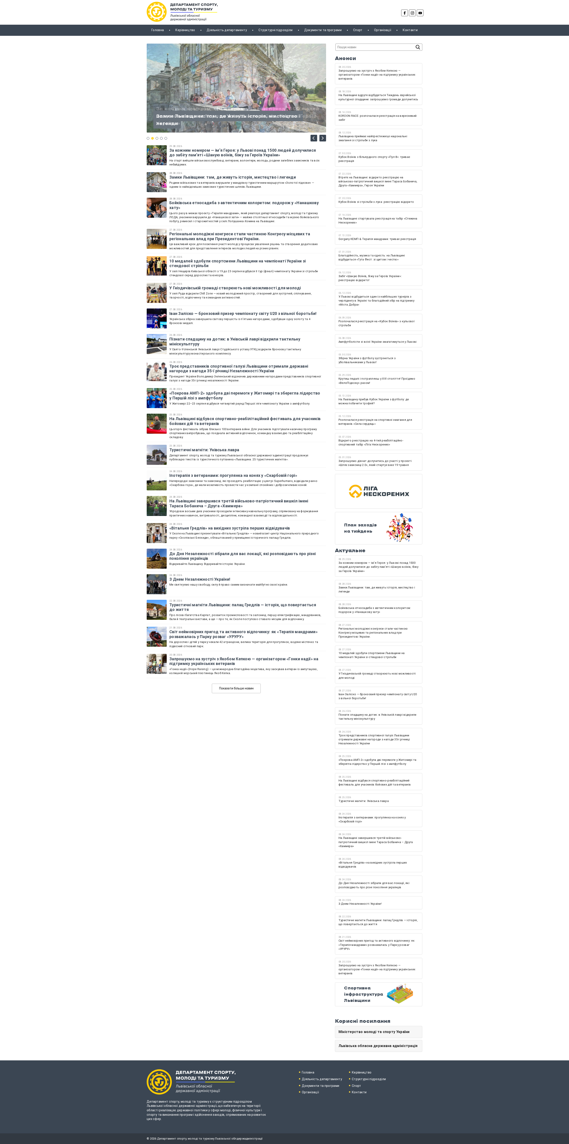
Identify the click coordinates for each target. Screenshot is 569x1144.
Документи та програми (323, 30)
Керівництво (185, 30)
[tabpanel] (236, 88)
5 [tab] (165, 138)
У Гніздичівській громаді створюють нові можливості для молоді (235, 288)
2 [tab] (152, 138)
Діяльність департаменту (227, 30)
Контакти (410, 30)
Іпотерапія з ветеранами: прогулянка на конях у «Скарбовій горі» (233, 475)
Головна (157, 30)
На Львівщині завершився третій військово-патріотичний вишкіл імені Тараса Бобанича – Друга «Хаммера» (238, 503)
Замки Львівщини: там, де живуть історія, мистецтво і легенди (232, 177)
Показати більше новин (236, 688)
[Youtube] (420, 13)
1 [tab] (148, 138)
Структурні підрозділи (275, 30)
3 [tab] (157, 138)
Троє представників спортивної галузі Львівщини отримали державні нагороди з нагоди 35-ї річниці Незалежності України (238, 368)
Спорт (358, 30)
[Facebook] (404, 13)
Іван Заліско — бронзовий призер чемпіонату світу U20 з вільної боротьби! (243, 313)
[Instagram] (412, 13)
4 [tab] (161, 138)
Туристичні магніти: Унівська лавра (204, 449)
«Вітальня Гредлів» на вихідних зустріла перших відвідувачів (229, 528)
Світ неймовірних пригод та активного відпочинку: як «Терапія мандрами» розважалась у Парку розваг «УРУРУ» (243, 634)
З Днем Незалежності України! (200, 579)
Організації (382, 30)
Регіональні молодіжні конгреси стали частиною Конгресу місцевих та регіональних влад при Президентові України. (239, 236)
